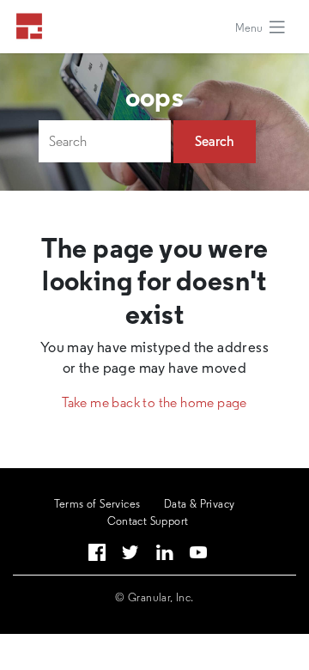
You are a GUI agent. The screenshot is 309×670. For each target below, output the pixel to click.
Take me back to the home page (154, 402)
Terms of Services (97, 503)
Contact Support (148, 521)
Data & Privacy (199, 503)
